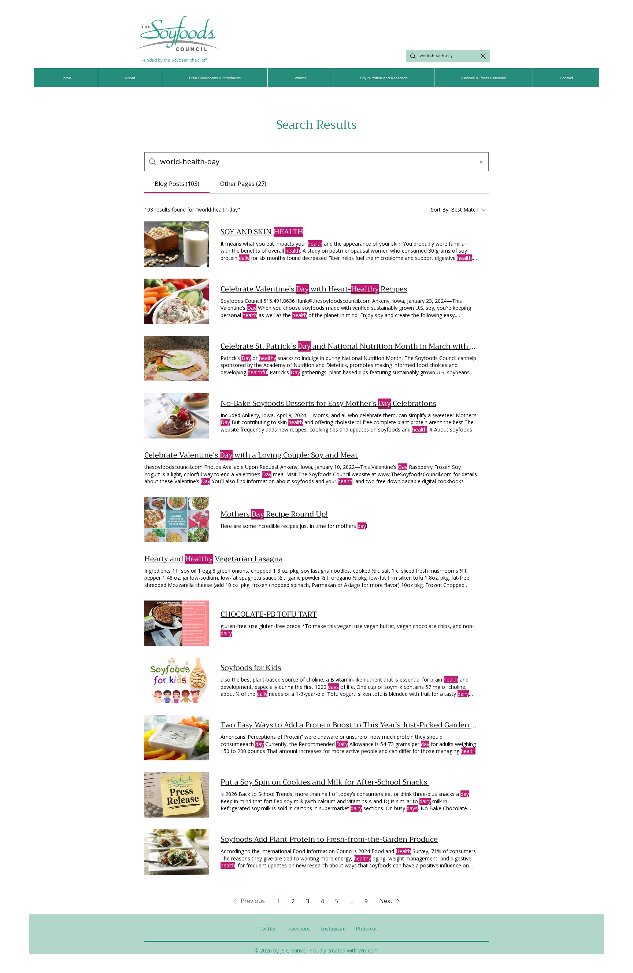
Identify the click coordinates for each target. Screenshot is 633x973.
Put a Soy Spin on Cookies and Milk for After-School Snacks (325, 782)
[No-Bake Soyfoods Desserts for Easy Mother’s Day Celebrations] (176, 415)
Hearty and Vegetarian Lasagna (213, 559)
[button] (247, 901)
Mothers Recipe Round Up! (274, 514)
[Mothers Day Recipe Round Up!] (176, 519)
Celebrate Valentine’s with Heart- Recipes (314, 289)
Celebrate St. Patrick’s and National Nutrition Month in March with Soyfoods (349, 346)
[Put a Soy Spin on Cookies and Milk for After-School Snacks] (176, 795)
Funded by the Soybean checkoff (174, 60)
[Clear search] (483, 56)
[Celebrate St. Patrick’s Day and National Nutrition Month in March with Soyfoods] (176, 358)
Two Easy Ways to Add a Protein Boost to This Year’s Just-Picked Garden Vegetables (349, 725)
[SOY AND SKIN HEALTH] (176, 244)
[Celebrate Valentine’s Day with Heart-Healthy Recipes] (176, 301)
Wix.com (368, 950)
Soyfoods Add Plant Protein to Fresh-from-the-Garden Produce (329, 839)
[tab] (177, 183)
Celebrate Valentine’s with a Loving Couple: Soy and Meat (251, 455)
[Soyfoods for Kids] (176, 680)
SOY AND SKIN (262, 232)
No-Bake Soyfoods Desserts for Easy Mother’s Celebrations (328, 404)
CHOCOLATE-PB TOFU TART (269, 614)
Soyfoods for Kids (251, 668)
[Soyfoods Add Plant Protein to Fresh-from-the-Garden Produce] (176, 852)
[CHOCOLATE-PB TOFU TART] (176, 623)
